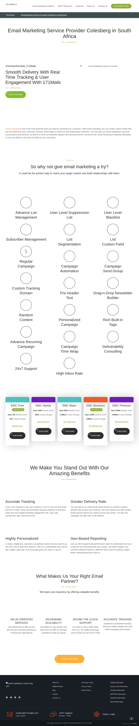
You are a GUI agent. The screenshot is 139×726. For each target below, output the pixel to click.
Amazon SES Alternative (119, 686)
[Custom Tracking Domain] (26, 278)
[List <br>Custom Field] (113, 229)
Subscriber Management (26, 239)
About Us (91, 6)
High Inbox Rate (69, 373)
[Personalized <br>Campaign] (69, 310)
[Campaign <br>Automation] (69, 256)
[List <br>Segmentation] (69, 229)
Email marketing (12, 129)
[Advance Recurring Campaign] (26, 332)
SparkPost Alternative (118, 698)
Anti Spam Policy (87, 682)
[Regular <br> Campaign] (26, 251)
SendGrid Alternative (117, 690)
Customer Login (121, 6)
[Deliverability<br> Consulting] (113, 336)
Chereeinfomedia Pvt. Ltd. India (80, 723)
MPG (135, 723)
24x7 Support (26, 369)
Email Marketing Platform (43, 6)
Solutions (79, 6)
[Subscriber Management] (26, 229)
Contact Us (103, 6)
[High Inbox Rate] (69, 363)
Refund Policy (86, 690)
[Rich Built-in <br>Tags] (113, 310)
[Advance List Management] (26, 202)
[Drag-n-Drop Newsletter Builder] (113, 283)
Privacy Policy (86, 686)
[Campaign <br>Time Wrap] (69, 336)
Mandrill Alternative (117, 702)
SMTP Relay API (65, 6)
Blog (53, 690)
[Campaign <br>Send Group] (113, 256)
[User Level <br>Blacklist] (113, 202)
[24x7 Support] (26, 358)
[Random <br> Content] (26, 305)
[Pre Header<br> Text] (69, 283)
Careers (55, 694)
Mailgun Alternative (117, 682)
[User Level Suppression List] (69, 202)
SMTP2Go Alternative (118, 694)
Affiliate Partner (57, 686)
